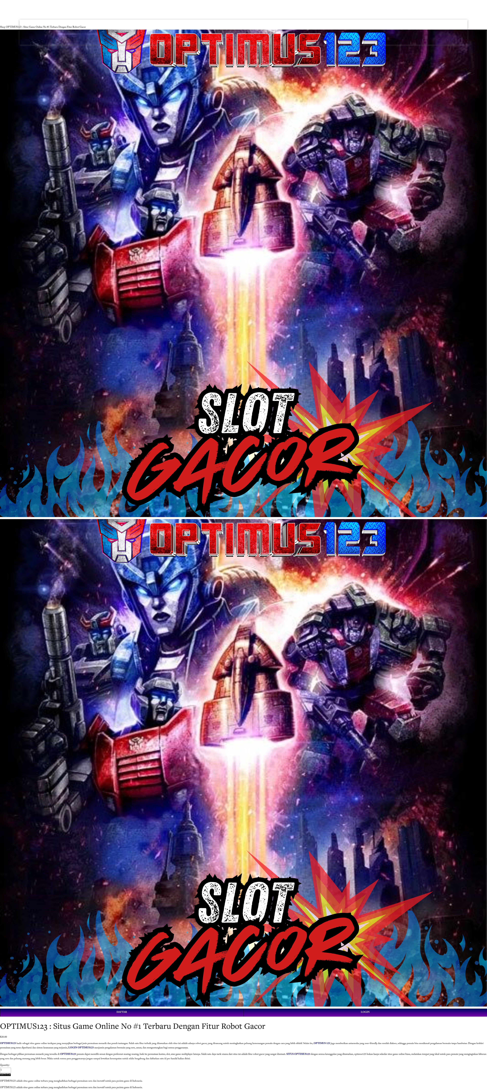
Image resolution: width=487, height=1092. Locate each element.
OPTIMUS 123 (322, 1044)
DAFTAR (122, 1012)
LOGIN (365, 1012)
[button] (5, 1075)
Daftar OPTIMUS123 (320, 32)
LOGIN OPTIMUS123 (81, 1048)
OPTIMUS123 (8, 1044)
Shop (2, 27)
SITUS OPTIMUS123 (298, 1054)
